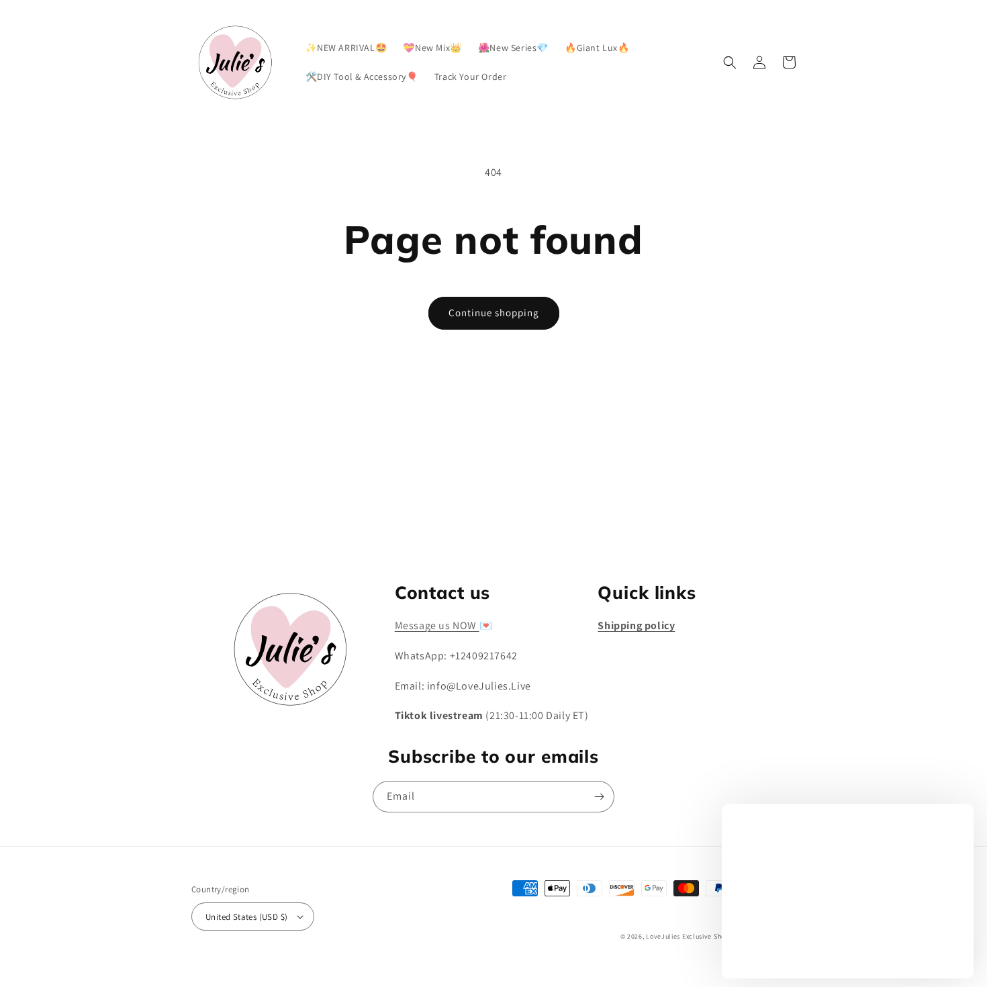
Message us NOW (437, 625)
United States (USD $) (246, 917)
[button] (730, 62)
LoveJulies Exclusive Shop (688, 936)
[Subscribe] (599, 526)
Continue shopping (494, 312)
